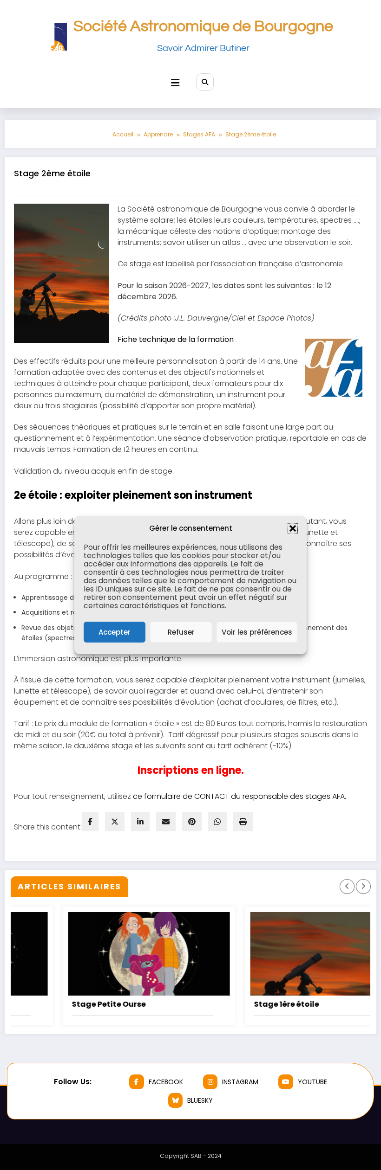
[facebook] (90, 821)
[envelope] (166, 821)
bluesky (200, 1100)
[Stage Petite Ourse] (101, 954)
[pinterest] (192, 821)
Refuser (181, 632)
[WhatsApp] (217, 821)
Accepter (115, 632)
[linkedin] (140, 821)
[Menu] (175, 83)
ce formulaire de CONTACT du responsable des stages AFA (239, 796)
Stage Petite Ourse (61, 1004)
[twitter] (115, 821)
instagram (240, 1081)
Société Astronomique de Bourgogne (203, 26)
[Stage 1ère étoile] (283, 954)
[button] (292, 528)
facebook (166, 1081)
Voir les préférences (257, 632)
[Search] (205, 82)
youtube (312, 1081)
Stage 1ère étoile (238, 1004)
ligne (227, 770)
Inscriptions (168, 770)
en (206, 770)
